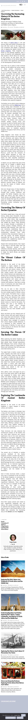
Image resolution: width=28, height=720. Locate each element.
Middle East (17, 105)
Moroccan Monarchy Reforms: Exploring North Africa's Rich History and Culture (12, 683)
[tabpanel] (13, 35)
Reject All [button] (20, 717)
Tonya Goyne (4, 27)
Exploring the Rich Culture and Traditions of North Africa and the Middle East (12, 581)
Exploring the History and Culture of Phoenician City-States (12, 652)
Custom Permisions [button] (11, 717)
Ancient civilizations (15, 10)
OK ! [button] (23, 715)
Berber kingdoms (6, 51)
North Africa (14, 42)
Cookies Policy (17, 715)
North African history (6, 10)
